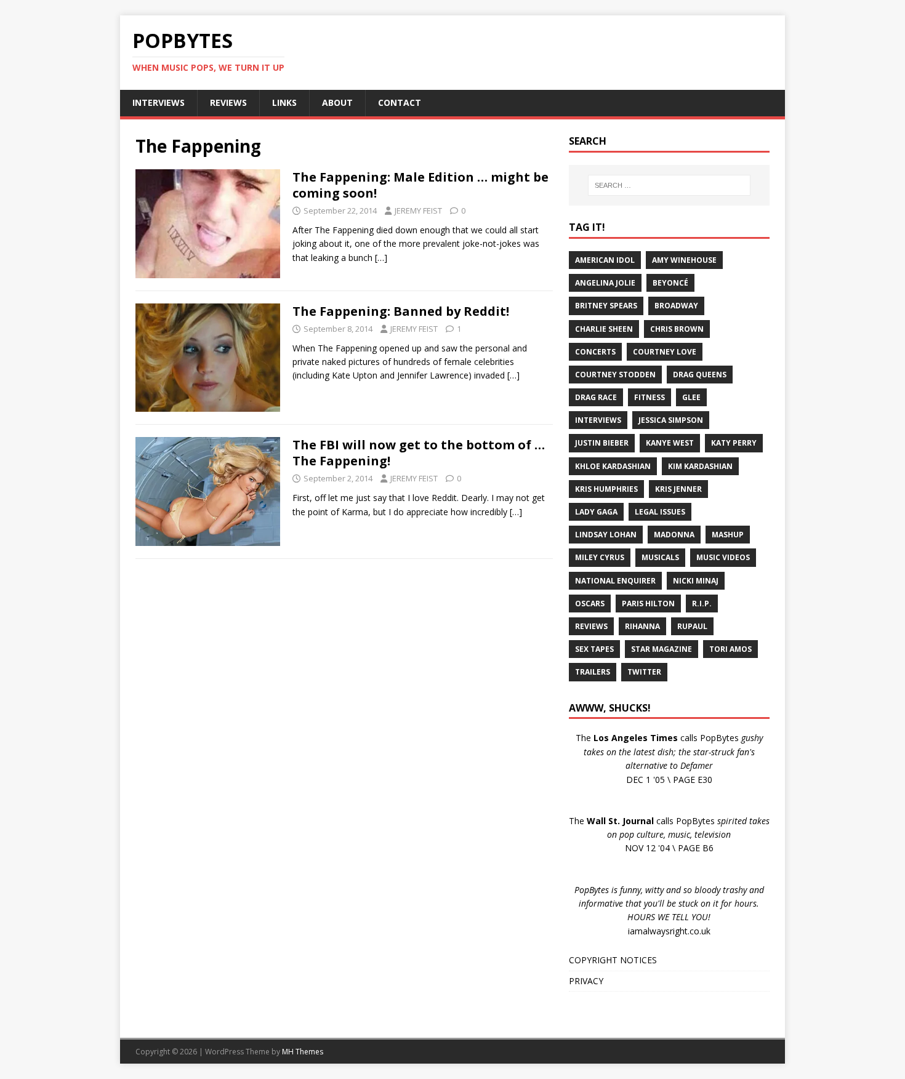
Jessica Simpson (670, 420)
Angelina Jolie (605, 283)
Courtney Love (664, 352)
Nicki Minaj (695, 581)
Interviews (598, 420)
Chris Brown (677, 329)
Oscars (590, 603)
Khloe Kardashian (613, 466)
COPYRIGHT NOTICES (613, 960)
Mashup (728, 534)
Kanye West (670, 443)
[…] (381, 257)
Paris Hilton (648, 603)
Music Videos (723, 557)
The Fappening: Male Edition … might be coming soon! (420, 185)
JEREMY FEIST (418, 210)
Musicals (660, 557)
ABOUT (337, 102)
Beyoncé (670, 283)
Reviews (591, 626)
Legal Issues (660, 512)
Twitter (644, 672)
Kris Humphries (606, 489)
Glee (691, 397)
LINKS (284, 102)
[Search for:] (669, 185)
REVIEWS (228, 102)
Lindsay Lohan (606, 534)
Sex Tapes (594, 649)
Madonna (674, 534)
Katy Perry (734, 443)
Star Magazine (661, 649)
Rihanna (642, 626)
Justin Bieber (602, 443)
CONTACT (399, 102)
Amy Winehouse (684, 260)
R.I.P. (702, 603)
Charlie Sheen (604, 329)
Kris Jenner (678, 489)
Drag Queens (699, 374)
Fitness (649, 397)
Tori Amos (730, 649)
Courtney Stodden (615, 374)
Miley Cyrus (599, 557)
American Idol (605, 260)
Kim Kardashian (700, 466)
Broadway (676, 305)
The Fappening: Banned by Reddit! (400, 311)
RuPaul (692, 626)
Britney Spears (606, 305)
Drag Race (596, 397)
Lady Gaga (596, 512)
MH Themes (302, 1051)
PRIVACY (586, 981)
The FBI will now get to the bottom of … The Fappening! (418, 452)
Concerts (595, 352)
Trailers (592, 672)
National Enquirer (615, 581)
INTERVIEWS (158, 102)
